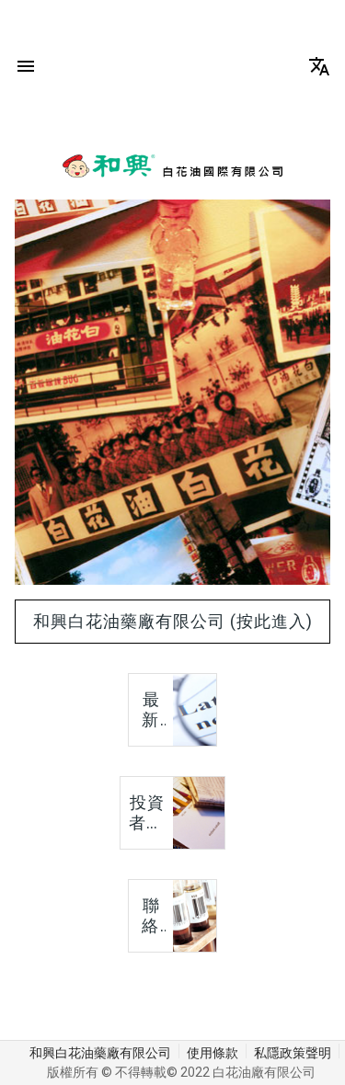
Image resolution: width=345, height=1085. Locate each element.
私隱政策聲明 (292, 1052)
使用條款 (212, 1052)
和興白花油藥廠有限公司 (100, 1052)
